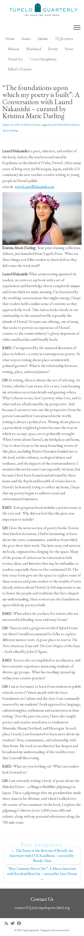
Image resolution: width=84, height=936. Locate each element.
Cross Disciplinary (43, 59)
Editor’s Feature (20, 69)
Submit (43, 38)
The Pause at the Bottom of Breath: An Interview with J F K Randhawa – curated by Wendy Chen (42, 855)
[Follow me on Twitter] (13, 923)
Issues (26, 38)
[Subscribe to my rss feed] (7, 923)
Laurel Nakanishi (58, 124)
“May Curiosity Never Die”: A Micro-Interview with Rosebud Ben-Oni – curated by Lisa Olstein (42, 873)
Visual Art (15, 59)
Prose (69, 48)
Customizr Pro (62, 930)
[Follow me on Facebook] (20, 923)
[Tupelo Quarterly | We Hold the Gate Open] (42, 10)
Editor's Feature (32, 124)
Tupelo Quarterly (30, 930)
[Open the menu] (77, 27)
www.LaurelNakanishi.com (34, 186)
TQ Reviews (64, 38)
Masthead (33, 48)
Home (10, 38)
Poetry (53, 48)
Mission (13, 48)
